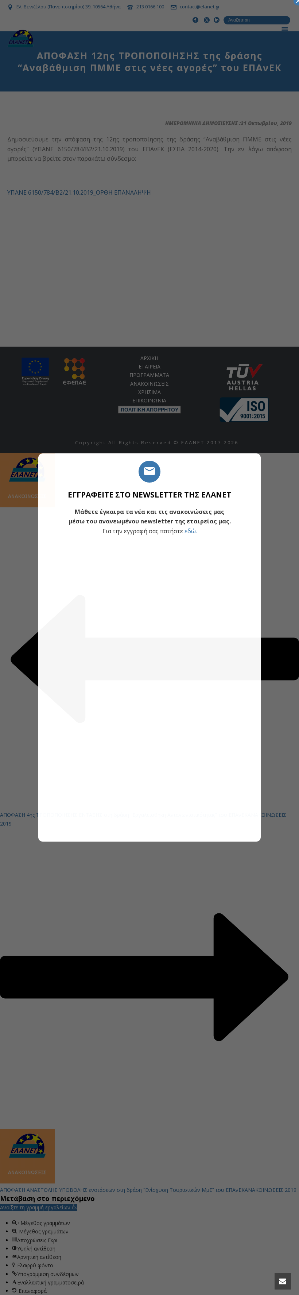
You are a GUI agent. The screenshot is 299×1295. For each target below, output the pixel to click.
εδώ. (191, 531)
